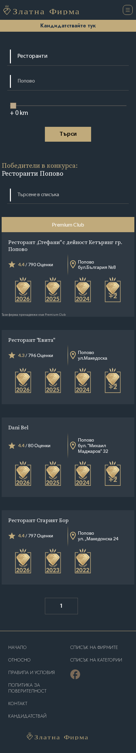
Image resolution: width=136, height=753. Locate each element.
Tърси (68, 134)
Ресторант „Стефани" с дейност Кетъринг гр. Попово (65, 245)
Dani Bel (18, 427)
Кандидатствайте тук (68, 25)
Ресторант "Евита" (31, 339)
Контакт (17, 703)
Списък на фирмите (94, 647)
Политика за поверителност (27, 688)
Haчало (17, 647)
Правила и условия (31, 672)
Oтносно (19, 660)
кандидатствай (27, 716)
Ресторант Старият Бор (38, 520)
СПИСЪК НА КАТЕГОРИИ (96, 660)
